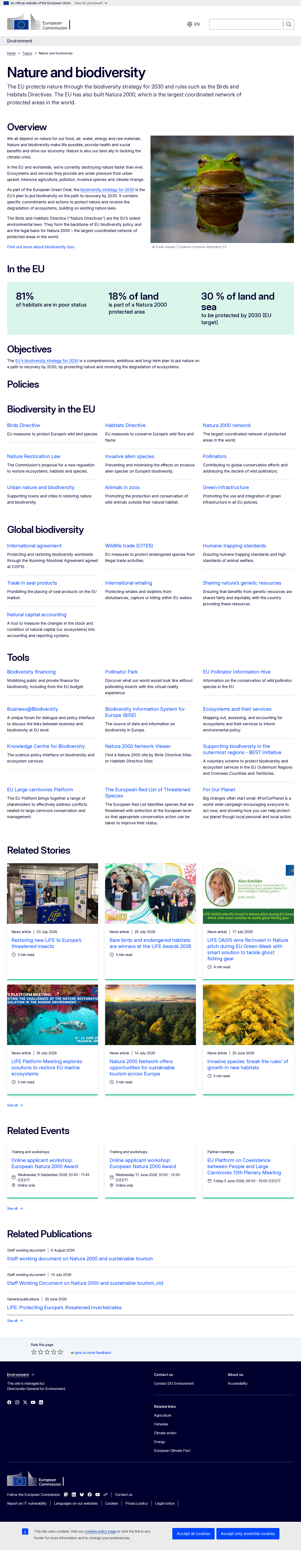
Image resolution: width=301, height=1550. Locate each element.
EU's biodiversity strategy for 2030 (46, 360)
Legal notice (165, 1503)
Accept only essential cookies (248, 1533)
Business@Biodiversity (32, 709)
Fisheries (161, 1424)
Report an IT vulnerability (27, 1503)
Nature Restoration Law (33, 456)
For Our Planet (219, 789)
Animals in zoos (122, 487)
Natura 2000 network (227, 425)
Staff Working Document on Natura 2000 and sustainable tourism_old (85, 1283)
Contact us (123, 1494)
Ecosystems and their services (237, 709)
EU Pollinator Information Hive (237, 672)
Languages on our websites (76, 1503)
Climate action (165, 1433)
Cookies (111, 1503)
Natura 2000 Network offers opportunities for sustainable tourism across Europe (142, 1067)
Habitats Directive (125, 425)
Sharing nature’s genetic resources (242, 583)
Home (11, 53)
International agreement (34, 546)
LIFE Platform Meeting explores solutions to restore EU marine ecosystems (46, 1067)
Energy (159, 1442)
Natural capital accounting (36, 614)
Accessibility (237, 1383)
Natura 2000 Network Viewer (138, 746)
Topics (27, 53)
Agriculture (162, 1415)
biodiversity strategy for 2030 (107, 189)
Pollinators (215, 456)
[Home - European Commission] (42, 22)
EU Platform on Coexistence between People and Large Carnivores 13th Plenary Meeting (244, 1166)
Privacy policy (136, 1503)
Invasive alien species (129, 456)
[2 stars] (37, 1352)
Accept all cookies (193, 1533)
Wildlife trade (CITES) (129, 546)
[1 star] (34, 1352)
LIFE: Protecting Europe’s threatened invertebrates (64, 1307)
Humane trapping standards (234, 546)
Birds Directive (23, 425)
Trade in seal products (32, 583)
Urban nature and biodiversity (40, 487)
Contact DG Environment (174, 1383)
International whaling (128, 583)
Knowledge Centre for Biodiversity (46, 746)
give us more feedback (93, 1352)
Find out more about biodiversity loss (40, 247)
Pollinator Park (121, 672)
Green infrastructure (226, 487)
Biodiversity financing (31, 672)
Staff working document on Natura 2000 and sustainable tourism (80, 1258)
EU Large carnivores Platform (40, 789)
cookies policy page (100, 1531)
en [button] (197, 24)
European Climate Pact (172, 1450)
